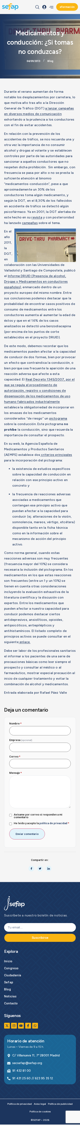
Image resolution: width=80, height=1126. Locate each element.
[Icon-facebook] (28, 1026)
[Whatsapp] (35, 1026)
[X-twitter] (7, 1026)
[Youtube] (21, 1026)
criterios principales (56, 455)
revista (36, 217)
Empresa (20, 740)
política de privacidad (53, 823)
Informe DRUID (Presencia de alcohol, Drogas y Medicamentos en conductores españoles (36, 281)
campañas (30, 223)
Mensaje (15, 773)
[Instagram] (14, 1026)
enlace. (25, 642)
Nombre (15, 723)
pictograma (58, 418)
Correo (14, 756)
